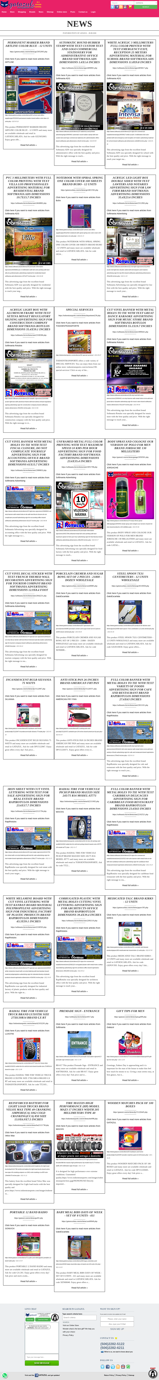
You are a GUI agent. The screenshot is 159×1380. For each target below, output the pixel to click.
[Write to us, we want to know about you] (125, 7)
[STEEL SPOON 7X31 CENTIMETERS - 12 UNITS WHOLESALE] (130, 612)
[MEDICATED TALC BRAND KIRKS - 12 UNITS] (130, 933)
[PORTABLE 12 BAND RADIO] (28, 1244)
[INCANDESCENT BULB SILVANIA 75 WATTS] (28, 715)
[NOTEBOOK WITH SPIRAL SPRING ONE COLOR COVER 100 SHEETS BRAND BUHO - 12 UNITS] (79, 216)
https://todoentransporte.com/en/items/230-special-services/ (74, 355)
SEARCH (145, 7)
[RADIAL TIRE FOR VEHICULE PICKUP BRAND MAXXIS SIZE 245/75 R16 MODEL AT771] (79, 827)
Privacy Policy (68, 1335)
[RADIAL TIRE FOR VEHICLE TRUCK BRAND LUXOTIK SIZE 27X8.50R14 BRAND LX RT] (28, 1049)
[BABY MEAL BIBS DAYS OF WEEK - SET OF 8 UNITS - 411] (79, 1247)
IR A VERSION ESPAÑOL (38, 4)
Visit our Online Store (71, 1325)
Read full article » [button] (28, 145)
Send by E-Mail (43, 1319)
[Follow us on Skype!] (113, 1367)
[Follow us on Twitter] (112, 7)
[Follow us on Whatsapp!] (128, 1367)
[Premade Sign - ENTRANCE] (79, 1043)
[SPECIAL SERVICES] (79, 341)
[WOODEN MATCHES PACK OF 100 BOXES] (130, 1138)
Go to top (30, 1319)
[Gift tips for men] (130, 1043)
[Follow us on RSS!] (121, 7)
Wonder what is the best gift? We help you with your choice (79, 1330)
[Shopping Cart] (130, 7)
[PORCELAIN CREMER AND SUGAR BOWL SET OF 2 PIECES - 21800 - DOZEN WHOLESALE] (79, 612)
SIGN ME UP (117, 1329)
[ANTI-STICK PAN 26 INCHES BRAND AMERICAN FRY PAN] (79, 715)
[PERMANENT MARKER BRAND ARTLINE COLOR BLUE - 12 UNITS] (28, 90)
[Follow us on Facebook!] (117, 7)
